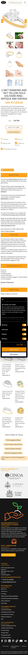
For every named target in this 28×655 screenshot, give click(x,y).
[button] (9, 2)
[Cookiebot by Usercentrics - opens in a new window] (20, 299)
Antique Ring (4, 633)
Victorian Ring (5, 630)
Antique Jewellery (6, 637)
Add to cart (14, 127)
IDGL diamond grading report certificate (13, 215)
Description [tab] (14, 175)
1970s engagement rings (13, 440)
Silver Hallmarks (5, 601)
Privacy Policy (6, 646)
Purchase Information (7, 614)
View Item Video (8, 170)
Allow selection (14, 354)
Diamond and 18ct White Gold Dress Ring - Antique (7, 393)
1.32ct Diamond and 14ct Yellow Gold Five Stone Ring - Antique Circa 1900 (6, 368)
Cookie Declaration (15, 646)
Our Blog (3, 594)
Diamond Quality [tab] (14, 266)
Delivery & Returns (6, 617)
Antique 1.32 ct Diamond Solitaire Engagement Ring (20, 366)
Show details (20, 344)
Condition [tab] (14, 235)
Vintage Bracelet (5, 635)
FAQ (2, 619)
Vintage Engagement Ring (8, 625)
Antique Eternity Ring (7, 628)
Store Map (4, 603)
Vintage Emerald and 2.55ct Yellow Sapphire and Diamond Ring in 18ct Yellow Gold (20, 394)
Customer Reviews (6, 609)
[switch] (24, 329)
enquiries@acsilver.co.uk (9, 582)
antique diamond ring (15, 179)
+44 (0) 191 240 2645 (8, 579)
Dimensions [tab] (14, 290)
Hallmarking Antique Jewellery (9, 596)
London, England (9, 231)
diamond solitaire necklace (13, 449)
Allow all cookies (14, 349)
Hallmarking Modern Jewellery (9, 598)
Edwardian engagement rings (13, 453)
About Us (3, 589)
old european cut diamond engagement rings (13, 458)
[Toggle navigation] (25, 2)
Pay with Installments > (14, 132)
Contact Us (4, 591)
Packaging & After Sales (7, 612)
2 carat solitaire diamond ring (13, 444)
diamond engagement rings (8, 225)
